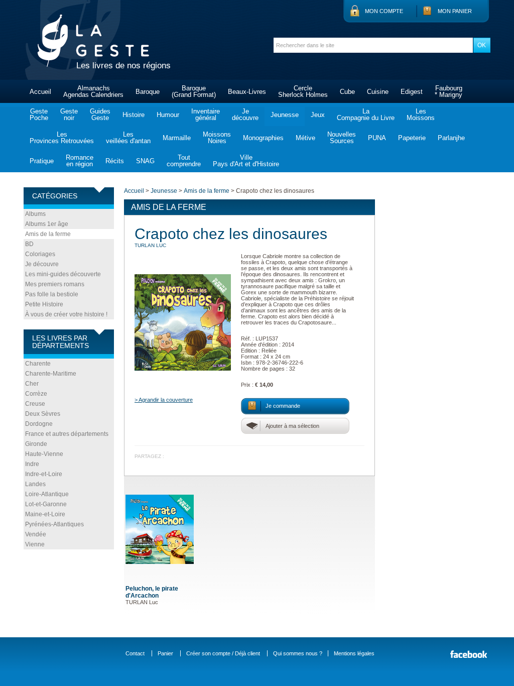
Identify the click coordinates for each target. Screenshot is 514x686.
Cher (32, 383)
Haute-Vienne (44, 454)
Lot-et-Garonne (46, 504)
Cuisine (378, 91)
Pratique (42, 161)
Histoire (133, 115)
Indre (32, 464)
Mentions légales (354, 653)
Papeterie (412, 138)
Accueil (40, 91)
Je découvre (42, 264)
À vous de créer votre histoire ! (66, 314)
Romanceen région (79, 161)
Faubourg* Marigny (448, 91)
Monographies (263, 138)
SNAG (145, 161)
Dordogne (39, 423)
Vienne (35, 544)
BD (29, 244)
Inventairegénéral (205, 114)
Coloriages (40, 254)
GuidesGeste (100, 114)
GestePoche (39, 114)
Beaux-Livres (247, 91)
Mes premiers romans (54, 284)
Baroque (148, 91)
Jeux (318, 115)
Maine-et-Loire (45, 514)
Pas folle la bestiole (51, 294)
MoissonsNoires (217, 138)
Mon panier (455, 11)
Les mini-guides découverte (63, 274)
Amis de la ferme (48, 234)
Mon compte (384, 11)
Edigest (412, 91)
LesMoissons (421, 114)
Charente (38, 363)
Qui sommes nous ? (297, 653)
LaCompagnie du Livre (366, 114)
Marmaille (177, 138)
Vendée (35, 534)
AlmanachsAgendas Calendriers (93, 91)
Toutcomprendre (184, 161)
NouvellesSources (341, 138)
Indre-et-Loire (43, 474)
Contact (135, 653)
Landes (35, 484)
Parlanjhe (451, 138)
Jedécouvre (245, 114)
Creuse (35, 403)
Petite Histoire (44, 304)
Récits (114, 161)
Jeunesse (285, 115)
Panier (165, 653)
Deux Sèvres (42, 413)
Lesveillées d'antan (128, 138)
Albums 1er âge (46, 223)
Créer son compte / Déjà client (223, 653)
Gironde (36, 443)
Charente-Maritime (50, 373)
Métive (305, 138)
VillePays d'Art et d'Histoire (246, 161)
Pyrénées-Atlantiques (54, 524)
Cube (347, 91)
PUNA (377, 138)
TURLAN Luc (150, 245)
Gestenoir (69, 114)
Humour (168, 115)
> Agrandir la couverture (164, 400)
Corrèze (36, 393)
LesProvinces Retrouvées (62, 138)
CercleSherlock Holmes (303, 91)
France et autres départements (66, 433)
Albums (35, 213)
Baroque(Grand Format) (194, 91)
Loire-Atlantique (47, 494)
